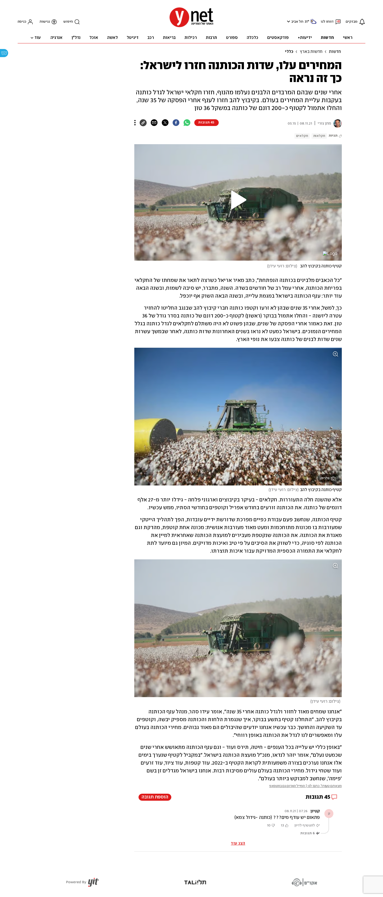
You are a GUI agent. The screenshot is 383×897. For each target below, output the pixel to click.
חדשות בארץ (311, 52)
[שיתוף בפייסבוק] (175, 122)
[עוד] (135, 122)
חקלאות (319, 135)
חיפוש (68, 21)
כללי (289, 52)
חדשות (335, 52)
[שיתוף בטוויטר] (165, 122)
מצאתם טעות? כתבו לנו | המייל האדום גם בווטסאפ (305, 786)
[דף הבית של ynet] (191, 26)
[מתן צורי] (336, 123)
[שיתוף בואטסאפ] (186, 122)
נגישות (45, 21)
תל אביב (297, 21)
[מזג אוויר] (313, 23)
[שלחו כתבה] (154, 122)
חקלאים (302, 135)
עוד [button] (37, 38)
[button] (287, 21)
